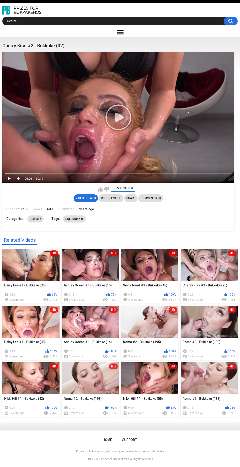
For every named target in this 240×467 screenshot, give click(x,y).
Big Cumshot (74, 219)
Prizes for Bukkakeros (115, 459)
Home (107, 440)
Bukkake (35, 219)
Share (130, 198)
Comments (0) (151, 198)
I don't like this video (106, 189)
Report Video (111, 198)
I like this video (100, 189)
